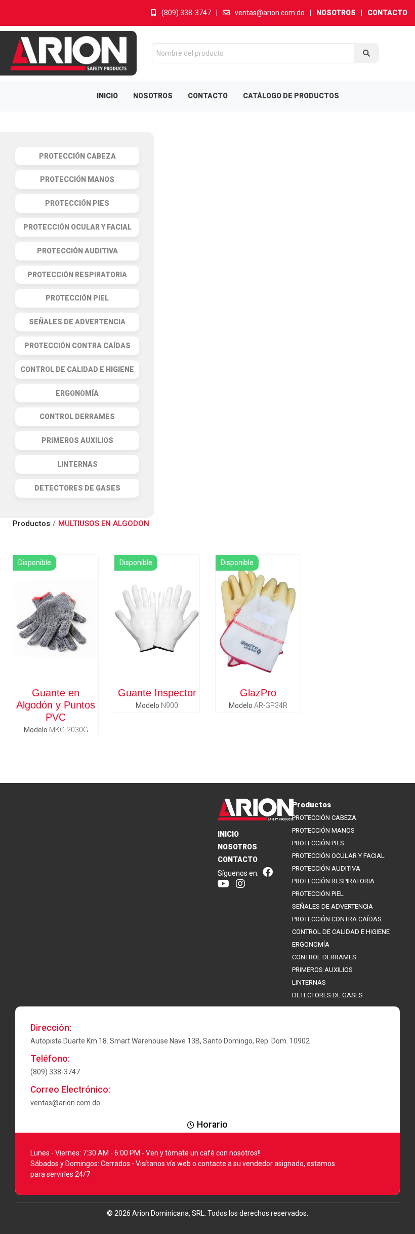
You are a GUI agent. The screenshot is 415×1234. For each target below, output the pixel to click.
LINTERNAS (309, 982)
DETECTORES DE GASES (327, 995)
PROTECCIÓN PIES (318, 843)
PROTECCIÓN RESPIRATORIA (333, 881)
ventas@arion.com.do (270, 13)
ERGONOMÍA (310, 944)
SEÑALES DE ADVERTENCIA (332, 906)
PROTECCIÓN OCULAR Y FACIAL (338, 855)
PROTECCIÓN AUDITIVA (326, 868)
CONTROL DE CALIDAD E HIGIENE (341, 932)
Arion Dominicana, (161, 1213)
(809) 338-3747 (186, 13)
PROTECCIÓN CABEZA (324, 817)
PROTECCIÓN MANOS (323, 830)
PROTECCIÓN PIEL (318, 894)
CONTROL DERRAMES (324, 957)
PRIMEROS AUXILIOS (322, 970)
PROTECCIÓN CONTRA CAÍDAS (337, 919)
